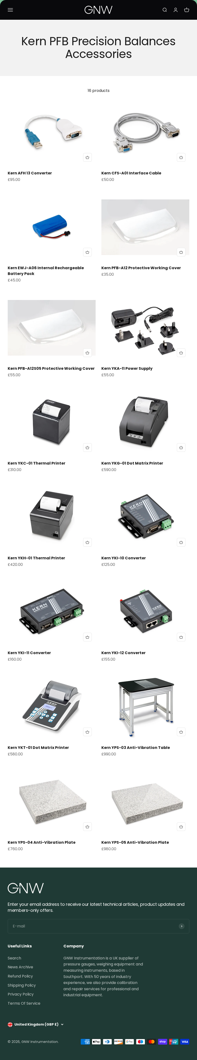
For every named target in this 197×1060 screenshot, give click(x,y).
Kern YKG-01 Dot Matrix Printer (132, 463)
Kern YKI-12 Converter (123, 653)
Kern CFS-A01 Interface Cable (131, 173)
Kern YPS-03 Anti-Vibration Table (135, 747)
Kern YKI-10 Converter (123, 558)
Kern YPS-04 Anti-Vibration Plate (41, 842)
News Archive (20, 967)
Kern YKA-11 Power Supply (127, 368)
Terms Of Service (24, 1003)
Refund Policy (20, 976)
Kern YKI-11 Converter (29, 653)
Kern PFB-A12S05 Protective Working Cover (51, 368)
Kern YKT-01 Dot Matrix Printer (38, 747)
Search (14, 958)
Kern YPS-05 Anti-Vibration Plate (135, 842)
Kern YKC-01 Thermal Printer (36, 463)
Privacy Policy (21, 994)
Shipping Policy (22, 985)
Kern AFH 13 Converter (30, 173)
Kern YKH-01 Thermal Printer (36, 558)
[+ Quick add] (87, 157)
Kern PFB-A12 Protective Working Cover (141, 268)
